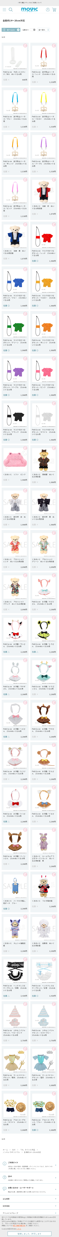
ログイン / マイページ (48, 10)
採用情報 (6, 1206)
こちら (18, 1229)
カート (54, 10)
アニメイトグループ (10, 1213)
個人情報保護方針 (19, 1225)
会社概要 (6, 1199)
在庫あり (26, 30)
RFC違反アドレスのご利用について (30, 3)
